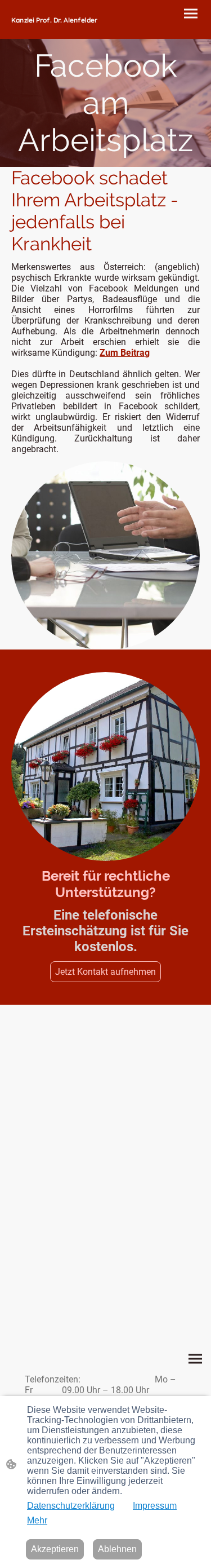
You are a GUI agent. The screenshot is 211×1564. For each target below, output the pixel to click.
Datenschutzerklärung (71, 1505)
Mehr (37, 1520)
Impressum (155, 1505)
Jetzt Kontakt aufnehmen (105, 971)
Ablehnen (117, 1549)
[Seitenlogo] (57, 29)
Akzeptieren (55, 1549)
